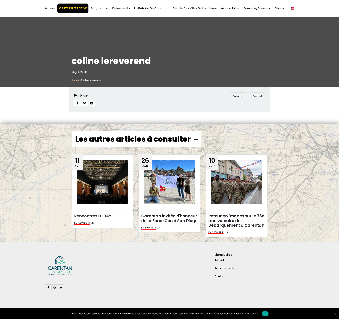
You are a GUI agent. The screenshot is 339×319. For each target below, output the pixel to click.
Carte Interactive (73, 8)
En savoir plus (84, 223)
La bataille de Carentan (151, 8)
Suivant (257, 96)
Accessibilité (230, 8)
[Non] (334, 313)
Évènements (121, 8)
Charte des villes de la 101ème (195, 8)
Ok (265, 313)
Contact (281, 8)
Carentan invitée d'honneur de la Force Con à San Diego (169, 218)
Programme (99, 8)
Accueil (50, 8)
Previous (238, 96)
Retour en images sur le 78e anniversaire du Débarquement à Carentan (236, 220)
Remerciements (225, 268)
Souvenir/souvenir (256, 8)
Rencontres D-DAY (92, 216)
